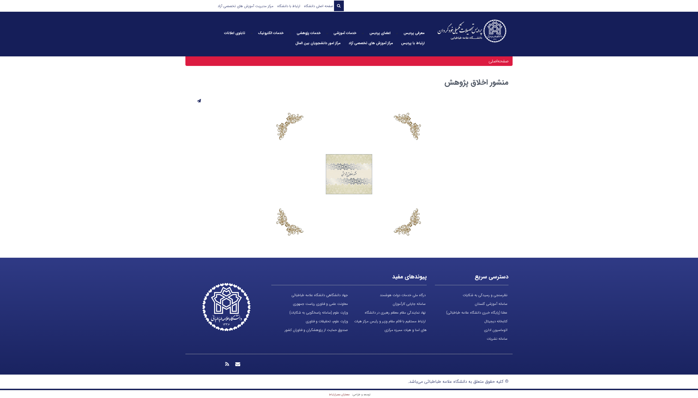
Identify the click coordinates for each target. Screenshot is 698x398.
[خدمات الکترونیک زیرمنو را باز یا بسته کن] (251, 33)
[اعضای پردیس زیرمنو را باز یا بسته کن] (362, 33)
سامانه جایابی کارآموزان (409, 304)
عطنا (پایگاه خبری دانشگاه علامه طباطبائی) (476, 312)
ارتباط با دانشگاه (288, 6)
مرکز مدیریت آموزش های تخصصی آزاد (245, 6)
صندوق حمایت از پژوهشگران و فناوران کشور (316, 330)
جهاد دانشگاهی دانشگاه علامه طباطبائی (319, 295)
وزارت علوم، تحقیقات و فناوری (327, 321)
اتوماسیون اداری (495, 330)
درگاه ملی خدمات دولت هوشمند (403, 295)
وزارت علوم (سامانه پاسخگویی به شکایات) (318, 312)
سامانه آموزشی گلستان (491, 304)
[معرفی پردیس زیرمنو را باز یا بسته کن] (397, 33)
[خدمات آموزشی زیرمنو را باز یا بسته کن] (327, 33)
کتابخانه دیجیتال (495, 321)
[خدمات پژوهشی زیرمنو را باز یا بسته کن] (290, 33)
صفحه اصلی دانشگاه (318, 6)
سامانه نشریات (497, 339)
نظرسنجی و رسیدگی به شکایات (485, 295)
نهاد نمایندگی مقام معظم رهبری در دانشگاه (395, 312)
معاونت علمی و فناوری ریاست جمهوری (320, 304)
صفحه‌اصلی (499, 61)
